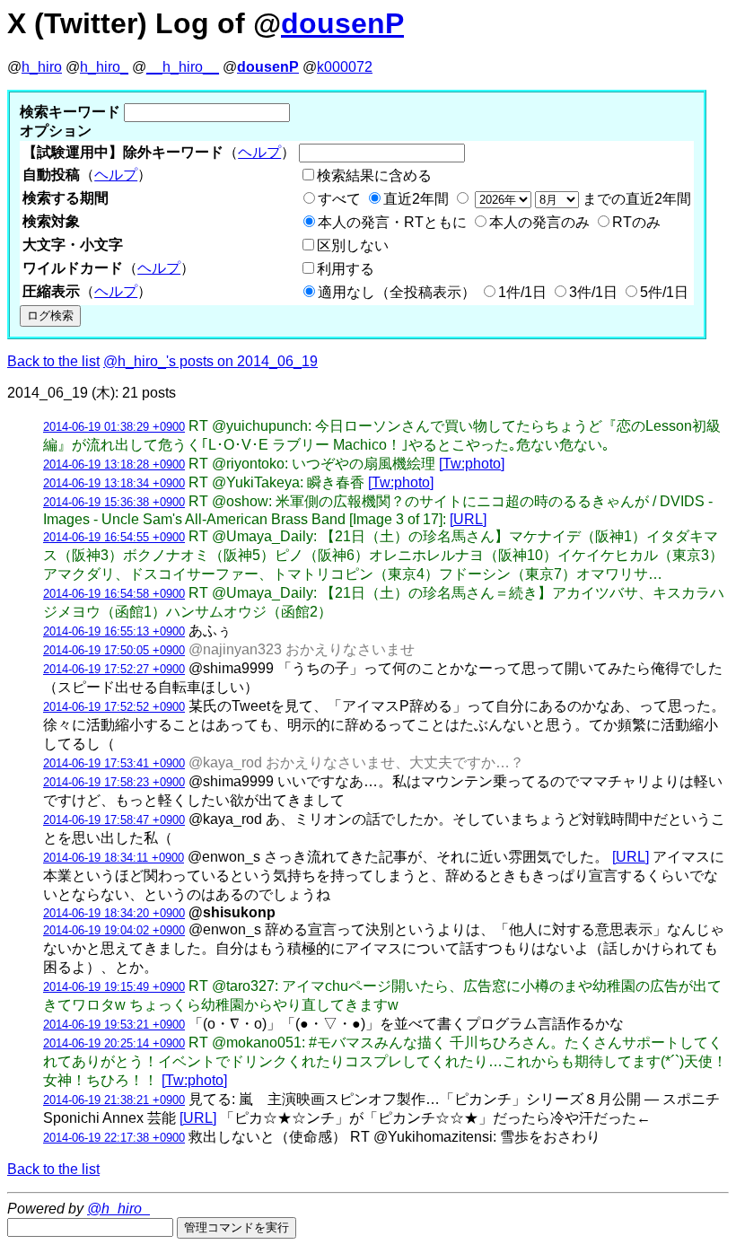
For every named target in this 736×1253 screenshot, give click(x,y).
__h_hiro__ (182, 66)
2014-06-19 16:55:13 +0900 (114, 631)
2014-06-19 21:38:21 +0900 (114, 1100)
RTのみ (636, 222)
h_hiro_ (104, 66)
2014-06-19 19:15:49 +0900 (114, 987)
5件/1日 (664, 292)
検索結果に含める (374, 175)
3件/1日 (593, 292)
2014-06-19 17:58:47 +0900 (114, 820)
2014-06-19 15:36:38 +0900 (114, 502)
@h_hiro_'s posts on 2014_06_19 (210, 361)
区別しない (353, 245)
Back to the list (53, 361)
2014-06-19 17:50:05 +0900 (114, 650)
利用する (345, 268)
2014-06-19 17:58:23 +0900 (114, 782)
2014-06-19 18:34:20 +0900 (114, 913)
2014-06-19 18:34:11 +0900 (113, 857)
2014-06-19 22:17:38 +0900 (114, 1137)
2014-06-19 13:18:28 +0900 (114, 464)
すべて (339, 198)
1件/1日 (522, 292)
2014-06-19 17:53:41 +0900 (114, 763)
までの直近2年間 (635, 198)
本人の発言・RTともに (392, 222)
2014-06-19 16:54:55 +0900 (114, 537)
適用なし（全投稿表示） (397, 292)
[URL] (468, 519)
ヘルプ (259, 152)
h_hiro (42, 66)
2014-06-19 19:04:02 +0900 (114, 930)
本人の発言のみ (539, 222)
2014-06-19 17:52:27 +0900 (114, 669)
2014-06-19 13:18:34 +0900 (114, 483)
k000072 (344, 66)
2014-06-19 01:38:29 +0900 (114, 427)
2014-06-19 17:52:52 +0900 (114, 707)
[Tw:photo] (471, 463)
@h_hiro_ (118, 1208)
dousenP (342, 23)
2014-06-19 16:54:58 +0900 (114, 593)
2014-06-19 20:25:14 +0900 (114, 1043)
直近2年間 (416, 198)
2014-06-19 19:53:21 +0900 (114, 1024)
